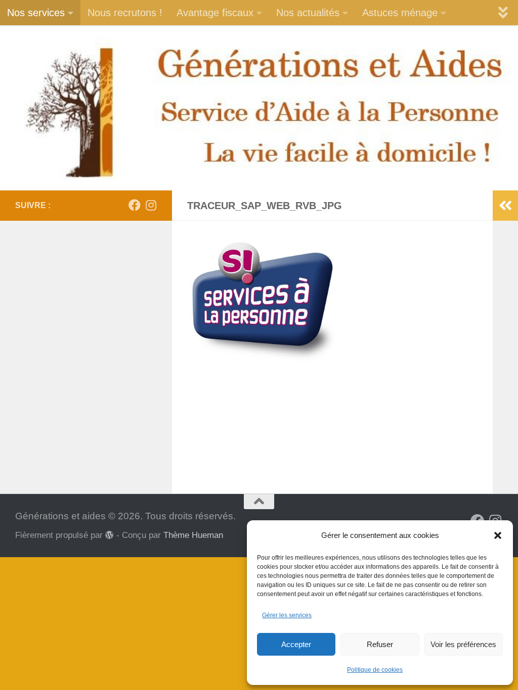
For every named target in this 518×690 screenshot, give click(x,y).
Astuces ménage (400, 12)
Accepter (296, 644)
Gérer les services (287, 615)
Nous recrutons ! (125, 12)
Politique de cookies (375, 669)
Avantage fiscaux (215, 12)
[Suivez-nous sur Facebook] (134, 205)
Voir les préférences (463, 644)
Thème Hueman (193, 534)
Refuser (380, 644)
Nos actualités (307, 12)
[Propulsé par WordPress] (109, 535)
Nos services (36, 12)
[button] (498, 535)
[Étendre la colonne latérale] (505, 205)
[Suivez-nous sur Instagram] (151, 205)
